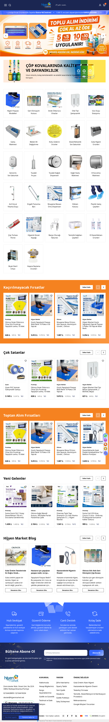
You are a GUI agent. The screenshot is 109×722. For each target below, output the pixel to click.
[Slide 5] (55, 53)
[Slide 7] (58, 53)
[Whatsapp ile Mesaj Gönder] (105, 436)
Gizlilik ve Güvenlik (46, 696)
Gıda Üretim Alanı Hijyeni (84, 682)
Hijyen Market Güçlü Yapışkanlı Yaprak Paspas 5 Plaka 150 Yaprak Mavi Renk (92, 325)
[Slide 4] (54, 53)
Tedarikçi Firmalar (81, 690)
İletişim (42, 704)
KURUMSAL (44, 677)
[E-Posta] (105, 448)
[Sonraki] (103, 35)
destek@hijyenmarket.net (13, 697)
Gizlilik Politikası (62, 697)
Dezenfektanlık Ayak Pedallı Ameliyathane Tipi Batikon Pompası (92, 452)
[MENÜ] (5, 5)
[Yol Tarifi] (105, 440)
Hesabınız (60, 694)
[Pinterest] (72, 716)
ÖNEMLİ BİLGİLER (81, 677)
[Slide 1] (50, 53)
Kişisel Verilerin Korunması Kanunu (63, 658)
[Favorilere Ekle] (25, 295)
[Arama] (10, 5)
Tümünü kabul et (28, 717)
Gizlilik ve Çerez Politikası (12, 713)
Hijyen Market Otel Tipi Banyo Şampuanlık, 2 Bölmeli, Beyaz (91, 389)
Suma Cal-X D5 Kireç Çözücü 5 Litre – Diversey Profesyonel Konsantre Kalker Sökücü (92, 516)
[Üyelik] (100, 5)
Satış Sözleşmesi (63, 701)
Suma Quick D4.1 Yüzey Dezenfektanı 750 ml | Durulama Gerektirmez (14, 515)
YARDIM (59, 677)
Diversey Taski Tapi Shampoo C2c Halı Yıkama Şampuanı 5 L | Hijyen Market (67, 516)
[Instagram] (63, 716)
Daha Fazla (86, 287)
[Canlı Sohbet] (105, 444)
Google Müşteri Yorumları (84, 704)
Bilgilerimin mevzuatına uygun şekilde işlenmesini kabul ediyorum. (73, 659)
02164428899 (8, 693)
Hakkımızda (44, 682)
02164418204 (20, 693)
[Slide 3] (53, 53)
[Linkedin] (76, 716)
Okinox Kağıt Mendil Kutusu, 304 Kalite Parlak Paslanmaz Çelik (41, 515)
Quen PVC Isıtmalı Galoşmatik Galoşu (12, 388)
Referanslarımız (80, 700)
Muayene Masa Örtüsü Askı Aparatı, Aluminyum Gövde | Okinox (66, 324)
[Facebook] (67, 716)
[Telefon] (105, 453)
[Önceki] (5, 35)
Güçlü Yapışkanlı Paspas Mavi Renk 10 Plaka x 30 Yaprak (40, 324)
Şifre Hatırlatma (62, 682)
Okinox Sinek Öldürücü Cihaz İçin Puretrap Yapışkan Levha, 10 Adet (14, 324)
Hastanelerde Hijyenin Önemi (85, 686)
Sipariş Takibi (61, 686)
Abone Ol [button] (96, 653)
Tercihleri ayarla (10, 717)
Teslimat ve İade (45, 700)
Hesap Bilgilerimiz (46, 686)
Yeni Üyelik (60, 690)
